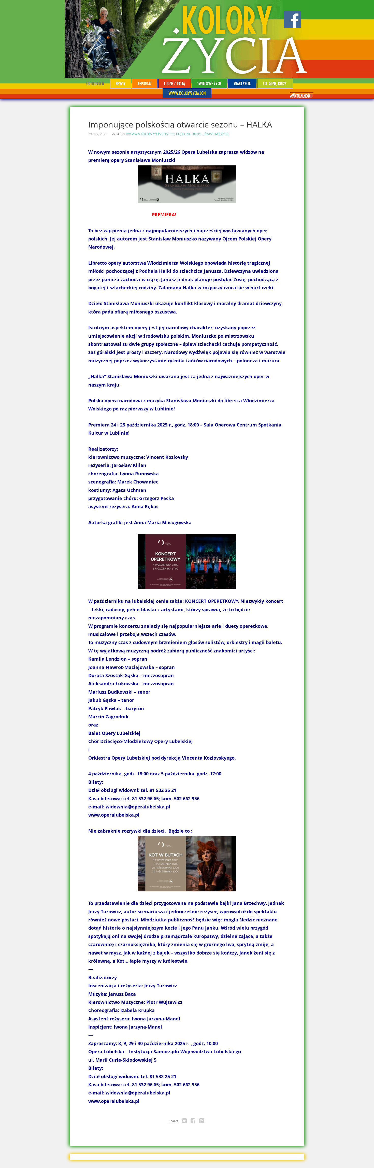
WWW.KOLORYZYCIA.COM (187, 93)
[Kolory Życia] (187, 39)
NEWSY (120, 83)
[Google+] (202, 1121)
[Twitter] (184, 1121)
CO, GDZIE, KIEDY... (189, 134)
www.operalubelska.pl (113, 815)
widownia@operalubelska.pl (138, 807)
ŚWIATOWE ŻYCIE (209, 83)
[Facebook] (193, 1121)
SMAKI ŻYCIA (242, 83)
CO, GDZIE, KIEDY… (275, 83)
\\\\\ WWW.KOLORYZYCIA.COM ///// (150, 134)
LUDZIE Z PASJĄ (174, 83)
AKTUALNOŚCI (301, 95)
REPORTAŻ (145, 83)
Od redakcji (95, 83)
